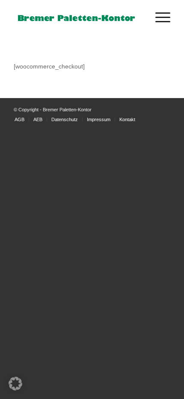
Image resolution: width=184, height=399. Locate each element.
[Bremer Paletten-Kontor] (76, 17)
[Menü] (158, 17)
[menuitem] (158, 17)
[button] (15, 383)
